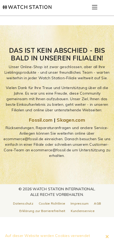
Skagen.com (71, 120)
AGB (97, 203)
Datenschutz (23, 203)
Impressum (80, 203)
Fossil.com (41, 120)
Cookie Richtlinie (52, 203)
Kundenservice (83, 211)
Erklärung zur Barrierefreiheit (42, 211)
